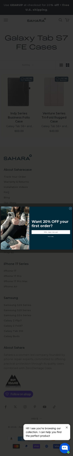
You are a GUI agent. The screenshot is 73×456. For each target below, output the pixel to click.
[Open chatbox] (65, 448)
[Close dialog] (70, 208)
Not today (51, 236)
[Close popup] (67, 427)
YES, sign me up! (51, 232)
